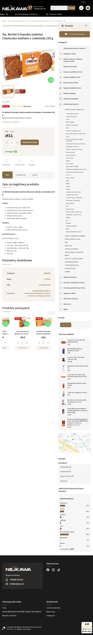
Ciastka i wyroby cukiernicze (74, 109)
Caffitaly (63, 520)
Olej (66, 242)
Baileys (68, 218)
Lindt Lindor (69, 158)
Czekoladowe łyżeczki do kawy (75, 144)
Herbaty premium (70, 277)
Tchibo (62, 509)
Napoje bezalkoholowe (72, 88)
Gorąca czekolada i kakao (74, 149)
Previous (51, 313)
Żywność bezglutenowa (73, 131)
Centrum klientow (53, 608)
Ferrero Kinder (70, 152)
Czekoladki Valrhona (72, 147)
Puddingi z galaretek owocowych (76, 169)
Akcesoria (67, 304)
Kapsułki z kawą (70, 54)
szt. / (66, 325)
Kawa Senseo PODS (71, 82)
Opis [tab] (7, 175)
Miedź (67, 255)
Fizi (67, 220)
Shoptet (19, 629)
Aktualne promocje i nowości (75, 48)
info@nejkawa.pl (65, 467)
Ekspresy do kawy (70, 66)
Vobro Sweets (70, 178)
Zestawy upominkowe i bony (74, 288)
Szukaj (72, 8)
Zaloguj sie (50, 615)
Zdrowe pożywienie (71, 249)
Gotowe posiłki (70, 268)
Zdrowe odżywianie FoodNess (75, 236)
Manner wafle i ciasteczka (74, 212)
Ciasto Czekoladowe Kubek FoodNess (74, 140)
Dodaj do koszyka (29, 142)
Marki (66, 309)
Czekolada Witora (71, 226)
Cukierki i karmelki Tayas (73, 192)
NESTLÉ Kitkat (70, 122)
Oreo (67, 136)
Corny (68, 119)
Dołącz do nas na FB (67, 476)
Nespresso (63, 503)
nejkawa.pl (63, 481)
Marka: (50, 106)
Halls (67, 128)
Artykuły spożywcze (71, 104)
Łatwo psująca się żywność (74, 252)
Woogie (68, 223)
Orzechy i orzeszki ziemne (74, 259)
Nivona (62, 543)
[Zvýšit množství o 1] (12, 343)
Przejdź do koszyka (76, 34)
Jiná (61, 526)
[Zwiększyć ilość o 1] (17, 142)
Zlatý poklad (70, 203)
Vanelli (68, 189)
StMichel (68, 175)
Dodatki (67, 272)
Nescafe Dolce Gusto (67, 532)
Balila (68, 184)
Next (54, 313)
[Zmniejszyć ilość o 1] (7, 142)
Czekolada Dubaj (71, 117)
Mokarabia (63, 538)
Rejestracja (50, 611)
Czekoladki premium (72, 114)
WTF (67, 206)
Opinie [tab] (35, 175)
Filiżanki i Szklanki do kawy (74, 282)
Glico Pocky (69, 164)
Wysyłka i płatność (9, 615)
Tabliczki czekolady (72, 125)
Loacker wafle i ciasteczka (74, 198)
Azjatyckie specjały (71, 98)
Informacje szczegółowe (10, 122)
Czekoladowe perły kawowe (74, 172)
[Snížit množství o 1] (4, 343)
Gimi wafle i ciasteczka (73, 200)
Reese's (68, 161)
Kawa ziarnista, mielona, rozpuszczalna (73, 60)
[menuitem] (29, 14)
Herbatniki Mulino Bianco (74, 232)
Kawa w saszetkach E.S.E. (73, 72)
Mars (67, 181)
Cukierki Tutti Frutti (72, 195)
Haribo (68, 186)
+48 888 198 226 (65, 472)
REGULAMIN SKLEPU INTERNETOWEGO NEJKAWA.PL (21, 611)
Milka (67, 229)
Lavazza (63, 514)
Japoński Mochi (71, 155)
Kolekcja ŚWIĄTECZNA (72, 77)
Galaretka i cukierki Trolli (73, 215)
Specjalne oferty (70, 293)
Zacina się (68, 246)
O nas (83, 2)
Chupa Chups (70, 209)
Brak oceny (27, 106)
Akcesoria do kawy (71, 298)
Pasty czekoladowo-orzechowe (75, 134)
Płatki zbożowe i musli (72, 239)
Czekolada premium (71, 262)
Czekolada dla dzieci (72, 265)
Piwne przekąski (70, 93)
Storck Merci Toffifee (72, 166)
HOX (29, 629)
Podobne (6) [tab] (21, 175)
